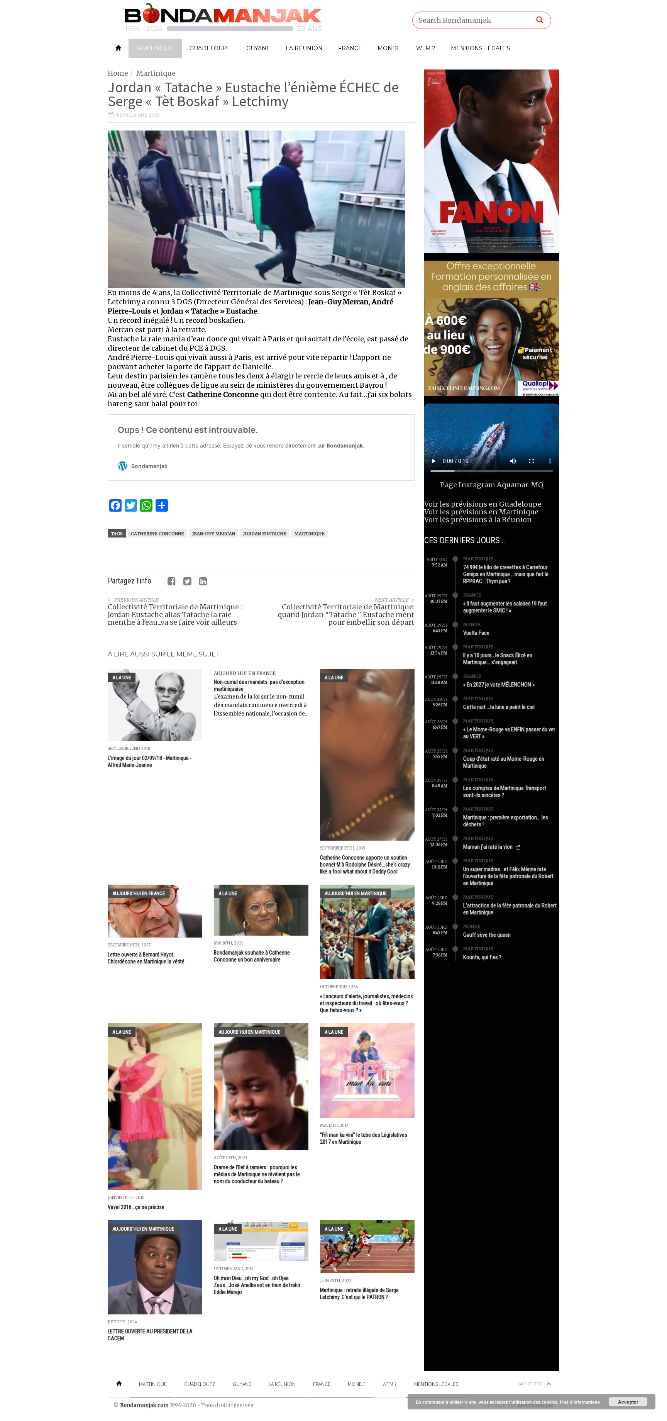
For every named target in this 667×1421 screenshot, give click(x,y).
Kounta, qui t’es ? (482, 957)
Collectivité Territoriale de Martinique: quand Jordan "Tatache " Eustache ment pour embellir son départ (346, 614)
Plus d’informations (580, 1402)
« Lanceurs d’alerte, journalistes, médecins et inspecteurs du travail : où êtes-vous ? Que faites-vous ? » (366, 1003)
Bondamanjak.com (144, 1405)
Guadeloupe (210, 48)
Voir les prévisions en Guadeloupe (483, 504)
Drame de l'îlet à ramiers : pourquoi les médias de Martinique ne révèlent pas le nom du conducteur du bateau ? (257, 1174)
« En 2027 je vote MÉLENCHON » (499, 684)
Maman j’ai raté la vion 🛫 (492, 846)
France (350, 48)
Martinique (155, 48)
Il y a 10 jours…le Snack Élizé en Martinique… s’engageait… (497, 659)
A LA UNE (121, 677)
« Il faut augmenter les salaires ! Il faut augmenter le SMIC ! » (505, 607)
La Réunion (304, 48)
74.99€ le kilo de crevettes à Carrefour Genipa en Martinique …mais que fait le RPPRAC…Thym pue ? (505, 574)
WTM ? (425, 48)
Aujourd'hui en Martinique (355, 893)
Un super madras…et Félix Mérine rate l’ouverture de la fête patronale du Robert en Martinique (508, 876)
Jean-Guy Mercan (213, 533)
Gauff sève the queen (487, 934)
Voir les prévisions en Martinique (481, 511)
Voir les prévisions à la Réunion (478, 519)
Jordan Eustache (264, 533)
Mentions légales (480, 48)
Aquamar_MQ (520, 484)
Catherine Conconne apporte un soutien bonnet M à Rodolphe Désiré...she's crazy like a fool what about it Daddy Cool (365, 865)
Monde (389, 48)
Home (118, 73)
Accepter (628, 1401)
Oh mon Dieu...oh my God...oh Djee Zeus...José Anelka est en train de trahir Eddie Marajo (257, 1285)
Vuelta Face (476, 632)
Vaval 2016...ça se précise (136, 1207)
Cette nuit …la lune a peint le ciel (499, 707)
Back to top (530, 1384)
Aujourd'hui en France (245, 673)
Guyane (258, 48)
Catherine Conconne (157, 533)
